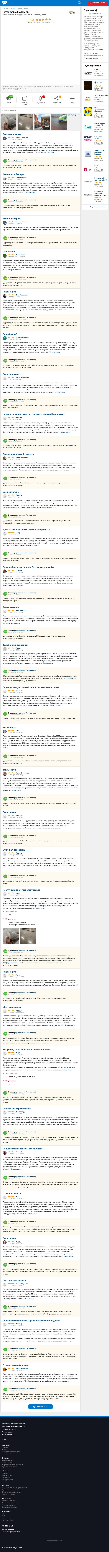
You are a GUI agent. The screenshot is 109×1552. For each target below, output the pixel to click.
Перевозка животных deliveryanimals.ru (100, 193)
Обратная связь (7, 1435)
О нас (4, 1439)
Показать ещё (41, 1407)
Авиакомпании (7, 1463)
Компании (5, 1458)
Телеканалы (6, 1478)
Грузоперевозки (92, 58)
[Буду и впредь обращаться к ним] (42, 122)
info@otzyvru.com (13, 1532)
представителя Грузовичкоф (24, 160)
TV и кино (5, 1471)
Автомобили (6, 1511)
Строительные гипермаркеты (12, 1490)
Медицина (5, 1445)
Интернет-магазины (9, 1501)
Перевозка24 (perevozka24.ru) (100, 179)
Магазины (5, 1485)
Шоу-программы (8, 1480)
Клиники (5, 1447)
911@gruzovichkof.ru (68, 678)
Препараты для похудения (11, 1452)
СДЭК (96, 69)
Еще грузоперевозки (98, 207)
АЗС (3, 1514)
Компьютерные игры (9, 1507)
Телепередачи (7, 1475)
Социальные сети (8, 1505)
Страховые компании (9, 1467)
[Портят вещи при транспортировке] (8, 122)
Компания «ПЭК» (98, 138)
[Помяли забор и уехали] (59, 122)
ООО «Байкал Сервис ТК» (99, 124)
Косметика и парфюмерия (11, 1492)
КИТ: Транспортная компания (99, 110)
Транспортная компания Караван (99, 152)
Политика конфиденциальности (13, 1426)
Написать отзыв (99, 3)
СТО (3, 1516)
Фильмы (5, 1473)
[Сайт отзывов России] (4, 3)
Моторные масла (8, 1520)
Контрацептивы (7, 1454)
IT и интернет (6, 1498)
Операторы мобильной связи (12, 1465)
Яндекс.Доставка (100, 95)
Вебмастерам (7, 1432)
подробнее (100, 50)
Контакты (7, 1525)
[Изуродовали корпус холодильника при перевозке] (76, 122)
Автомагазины (7, 1518)
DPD (96, 166)
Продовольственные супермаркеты (15, 1488)
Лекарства (5, 1450)
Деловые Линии (98, 83)
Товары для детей (8, 1494)
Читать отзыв (49, 152)
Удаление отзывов (9, 1429)
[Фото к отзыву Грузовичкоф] (11, 936)
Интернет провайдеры (10, 1503)
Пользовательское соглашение (13, 1424)
